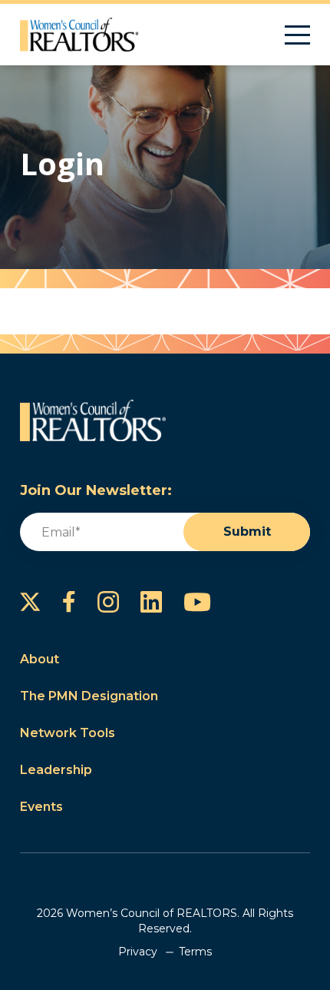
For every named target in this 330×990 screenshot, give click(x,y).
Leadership (56, 769)
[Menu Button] (297, 35)
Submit (247, 531)
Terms (195, 951)
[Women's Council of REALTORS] (79, 34)
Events (41, 806)
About (39, 659)
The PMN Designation (89, 696)
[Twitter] (30, 602)
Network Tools (67, 733)
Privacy (137, 951)
